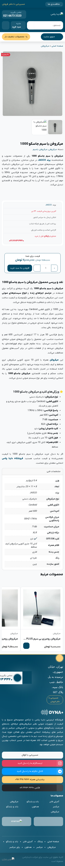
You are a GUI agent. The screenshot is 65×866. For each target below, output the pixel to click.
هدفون (35, 806)
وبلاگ (40, 841)
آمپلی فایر (54, 801)
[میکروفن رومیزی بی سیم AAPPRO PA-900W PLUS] (41, 608)
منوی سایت (49, 36)
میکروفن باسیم (40, 149)
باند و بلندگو (33, 801)
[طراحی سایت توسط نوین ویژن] (8, 859)
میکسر (56, 806)
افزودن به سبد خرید (19, 268)
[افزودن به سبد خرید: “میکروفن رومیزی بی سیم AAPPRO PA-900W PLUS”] (26, 646)
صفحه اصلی (57, 46)
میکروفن (45, 46)
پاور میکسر (14, 847)
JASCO (48, 205)
